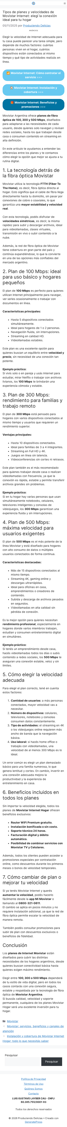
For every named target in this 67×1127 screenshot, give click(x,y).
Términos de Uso (33, 1083)
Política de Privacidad (33, 1079)
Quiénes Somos (33, 1088)
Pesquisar (11, 1055)
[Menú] (64, 3)
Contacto (33, 1093)
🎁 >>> (33, 104)
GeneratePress (33, 1121)
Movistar (12, 1021)
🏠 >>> (33, 90)
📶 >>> (34, 75)
